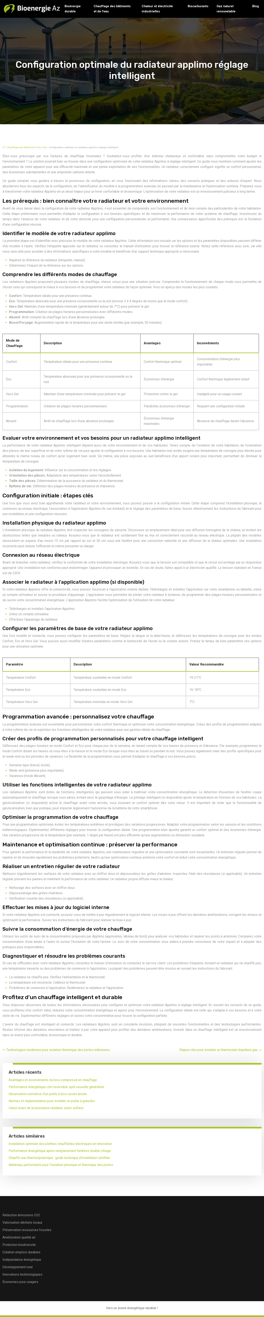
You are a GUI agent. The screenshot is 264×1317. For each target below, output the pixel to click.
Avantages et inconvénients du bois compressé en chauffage (53, 1080)
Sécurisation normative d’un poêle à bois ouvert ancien (48, 1094)
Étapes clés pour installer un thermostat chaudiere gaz (218, 1050)
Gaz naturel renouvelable (226, 8)
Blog (255, 6)
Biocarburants (198, 6)
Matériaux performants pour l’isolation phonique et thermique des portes (61, 1165)
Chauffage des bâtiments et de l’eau (112, 8)
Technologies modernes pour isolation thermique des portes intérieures (58, 1050)
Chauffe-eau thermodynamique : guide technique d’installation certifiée (59, 1158)
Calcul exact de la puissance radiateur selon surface (46, 1108)
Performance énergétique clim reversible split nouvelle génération (56, 1087)
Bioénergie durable (73, 8)
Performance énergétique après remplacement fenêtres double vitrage (60, 1151)
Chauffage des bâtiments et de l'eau (27, 147)
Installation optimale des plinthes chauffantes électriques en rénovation (60, 1144)
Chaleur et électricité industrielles (157, 8)
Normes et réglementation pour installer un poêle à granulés (52, 1101)
